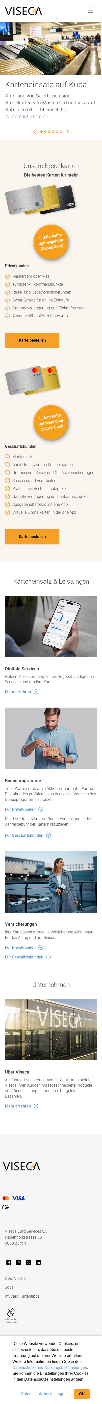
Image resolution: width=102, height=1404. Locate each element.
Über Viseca (15, 1278)
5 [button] (57, 131)
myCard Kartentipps (22, 1296)
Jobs (9, 1287)
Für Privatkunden (20, 809)
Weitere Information (26, 116)
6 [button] (61, 131)
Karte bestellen (32, 340)
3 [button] (49, 131)
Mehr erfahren (18, 691)
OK (82, 1394)
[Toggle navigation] (90, 10)
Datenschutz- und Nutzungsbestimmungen (49, 1367)
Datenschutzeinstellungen (44, 1394)
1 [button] (41, 131)
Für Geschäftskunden (24, 835)
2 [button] (45, 131)
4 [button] (53, 131)
